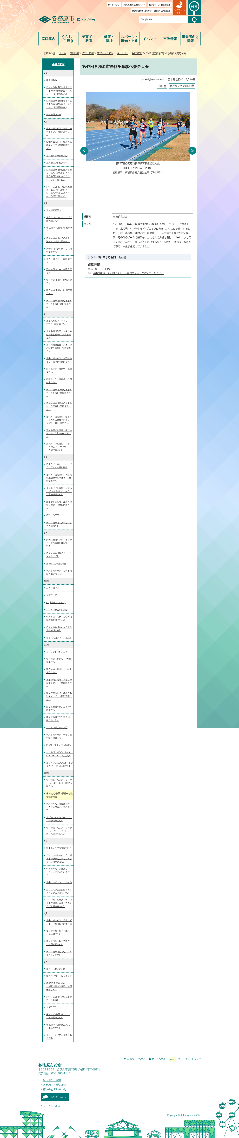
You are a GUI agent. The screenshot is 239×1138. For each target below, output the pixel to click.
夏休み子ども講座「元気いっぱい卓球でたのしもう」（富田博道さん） (59, 491)
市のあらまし (58, 1097)
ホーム (62, 53)
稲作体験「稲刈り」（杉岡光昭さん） (58, 671)
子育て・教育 (89, 39)
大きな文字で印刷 (180, 86)
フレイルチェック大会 (56, 609)
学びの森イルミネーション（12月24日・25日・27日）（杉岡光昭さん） (59, 831)
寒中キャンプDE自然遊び (58, 848)
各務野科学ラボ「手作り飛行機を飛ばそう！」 (59, 736)
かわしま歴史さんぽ (55, 968)
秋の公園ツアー (53, 588)
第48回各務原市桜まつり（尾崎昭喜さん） (58, 1016)
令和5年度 (137, 53)
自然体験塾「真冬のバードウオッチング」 (59, 953)
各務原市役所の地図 (54, 1085)
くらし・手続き (68, 39)
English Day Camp (56, 602)
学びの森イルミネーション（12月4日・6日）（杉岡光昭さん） (59, 783)
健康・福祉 (109, 39)
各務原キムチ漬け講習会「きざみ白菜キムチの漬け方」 (59, 807)
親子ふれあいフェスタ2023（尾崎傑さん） (56, 322)
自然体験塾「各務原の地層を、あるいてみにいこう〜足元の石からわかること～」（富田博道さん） (59, 174)
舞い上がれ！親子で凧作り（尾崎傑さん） (59, 932)
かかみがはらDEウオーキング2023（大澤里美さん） (59, 754)
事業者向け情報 (190, 39)
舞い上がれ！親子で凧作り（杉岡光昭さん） (59, 943)
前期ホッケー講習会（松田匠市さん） (59, 381)
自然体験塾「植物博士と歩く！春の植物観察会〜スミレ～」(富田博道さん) (59, 90)
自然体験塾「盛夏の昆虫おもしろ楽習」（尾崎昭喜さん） (59, 393)
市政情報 (170, 39)
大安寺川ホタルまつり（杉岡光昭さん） (59, 219)
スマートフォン (193, 1059)
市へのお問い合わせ (54, 1089)
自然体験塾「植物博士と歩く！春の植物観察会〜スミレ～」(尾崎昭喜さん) (59, 104)
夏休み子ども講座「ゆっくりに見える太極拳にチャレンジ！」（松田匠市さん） (59, 420)
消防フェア (51, 595)
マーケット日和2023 (56, 651)
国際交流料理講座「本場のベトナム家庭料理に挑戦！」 (59, 543)
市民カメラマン (105, 53)
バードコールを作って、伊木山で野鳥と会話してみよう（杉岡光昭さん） (59, 858)
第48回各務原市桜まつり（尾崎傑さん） (58, 1026)
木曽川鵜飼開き (53, 210)
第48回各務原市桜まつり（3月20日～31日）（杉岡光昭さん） (59, 986)
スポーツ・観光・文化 (129, 39)
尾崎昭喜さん (120, 216)
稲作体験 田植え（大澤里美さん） (59, 292)
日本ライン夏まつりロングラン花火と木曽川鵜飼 (59, 466)
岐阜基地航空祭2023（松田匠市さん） (58, 718)
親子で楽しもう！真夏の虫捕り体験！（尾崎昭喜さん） (59, 505)
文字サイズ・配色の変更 (159, 4)
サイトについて (52, 1106)
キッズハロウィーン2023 (58, 637)
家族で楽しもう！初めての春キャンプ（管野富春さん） (59, 131)
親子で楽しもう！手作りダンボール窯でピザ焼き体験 (59, 922)
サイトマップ (114, 4)
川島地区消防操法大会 (56, 162)
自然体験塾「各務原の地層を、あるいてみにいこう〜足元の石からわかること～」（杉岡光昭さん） (59, 191)
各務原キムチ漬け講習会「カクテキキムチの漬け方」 (58, 872)
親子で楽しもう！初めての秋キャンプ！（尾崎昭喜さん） (59, 683)
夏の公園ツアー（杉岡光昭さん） (59, 271)
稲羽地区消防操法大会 (56, 155)
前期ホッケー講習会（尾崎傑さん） (59, 370)
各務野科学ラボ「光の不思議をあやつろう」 (59, 572)
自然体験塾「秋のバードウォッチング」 (59, 555)
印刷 (160, 86)
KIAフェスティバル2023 (58, 745)
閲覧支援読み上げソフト (134, 4)
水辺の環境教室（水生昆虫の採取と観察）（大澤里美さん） (59, 334)
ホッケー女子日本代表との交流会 (59, 1037)
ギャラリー (122, 53)
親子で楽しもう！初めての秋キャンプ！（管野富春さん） (59, 696)
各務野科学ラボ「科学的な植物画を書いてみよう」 (59, 618)
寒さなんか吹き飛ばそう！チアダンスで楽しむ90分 (59, 891)
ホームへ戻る (159, 1059)
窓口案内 (48, 39)
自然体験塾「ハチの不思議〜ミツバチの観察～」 (58, 240)
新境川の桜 (51, 80)
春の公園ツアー (53, 114)
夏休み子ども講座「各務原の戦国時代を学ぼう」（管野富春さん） (59, 478)
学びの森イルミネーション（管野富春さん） (59, 819)
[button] (179, 7)
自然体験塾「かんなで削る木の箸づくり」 (59, 629)
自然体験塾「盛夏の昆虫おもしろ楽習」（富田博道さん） (59, 406)
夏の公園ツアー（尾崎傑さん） (59, 260)
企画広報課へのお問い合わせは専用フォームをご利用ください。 (128, 273)
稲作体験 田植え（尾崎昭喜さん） (59, 281)
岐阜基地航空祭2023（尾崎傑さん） (58, 708)
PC (179, 1059)
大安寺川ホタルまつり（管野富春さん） (59, 250)
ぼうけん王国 (52, 515)
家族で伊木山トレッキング (59, 976)
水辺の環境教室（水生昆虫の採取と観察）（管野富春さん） (59, 348)
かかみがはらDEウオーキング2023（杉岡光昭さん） (59, 764)
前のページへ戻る (136, 1059)
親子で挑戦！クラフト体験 (59, 882)
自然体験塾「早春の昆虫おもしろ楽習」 (59, 998)
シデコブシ (51, 1007)
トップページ (89, 19)
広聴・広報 (88, 53)
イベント (150, 39)
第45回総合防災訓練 (56, 563)
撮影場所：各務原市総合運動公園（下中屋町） (138, 172)
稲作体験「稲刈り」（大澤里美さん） (58, 660)
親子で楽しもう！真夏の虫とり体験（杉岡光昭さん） (59, 360)
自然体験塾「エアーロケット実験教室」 (59, 524)
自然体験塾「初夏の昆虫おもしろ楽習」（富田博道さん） (59, 304)
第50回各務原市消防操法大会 (59, 229)
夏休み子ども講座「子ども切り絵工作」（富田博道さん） (59, 433)
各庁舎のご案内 (52, 1080)
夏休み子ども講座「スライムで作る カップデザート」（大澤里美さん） (59, 447)
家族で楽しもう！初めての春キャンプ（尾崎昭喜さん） (59, 145)
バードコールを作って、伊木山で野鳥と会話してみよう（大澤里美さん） (59, 903)
